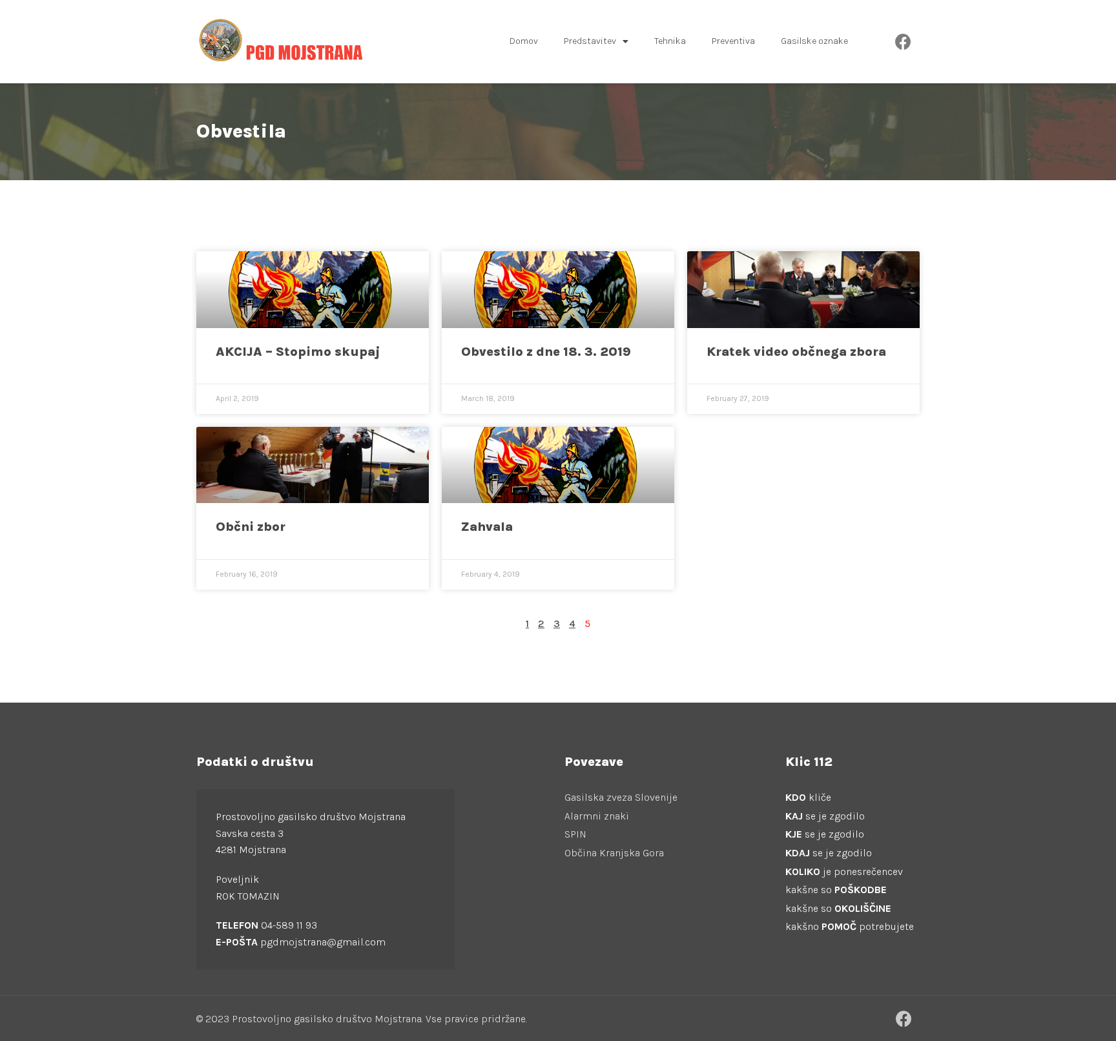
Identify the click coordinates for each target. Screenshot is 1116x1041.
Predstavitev (590, 41)
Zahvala (487, 526)
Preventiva (733, 41)
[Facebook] (903, 41)
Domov (524, 41)
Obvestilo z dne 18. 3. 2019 (546, 351)
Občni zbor (250, 526)
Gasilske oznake (814, 41)
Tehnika (670, 41)
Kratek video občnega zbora (796, 351)
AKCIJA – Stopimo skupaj (298, 351)
